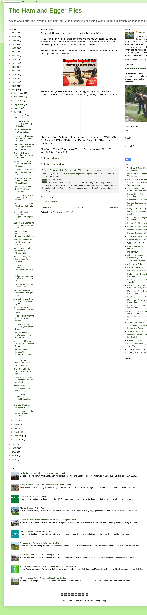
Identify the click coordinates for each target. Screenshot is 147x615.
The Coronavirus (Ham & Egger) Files (36, 531)
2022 (14, 48)
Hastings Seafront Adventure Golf (21, 116)
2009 (14, 448)
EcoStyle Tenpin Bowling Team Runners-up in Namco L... (23, 353)
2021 (14, 52)
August (17, 108)
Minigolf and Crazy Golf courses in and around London (43, 473)
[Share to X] (96, 170)
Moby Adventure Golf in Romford (34, 508)
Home (80, 207)
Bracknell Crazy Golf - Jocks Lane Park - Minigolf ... (22, 259)
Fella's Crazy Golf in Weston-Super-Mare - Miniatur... (23, 163)
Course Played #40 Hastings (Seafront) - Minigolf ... (23, 123)
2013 (14, 82)
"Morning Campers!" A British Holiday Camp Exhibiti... (23, 242)
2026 (14, 33)
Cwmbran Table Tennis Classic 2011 (23, 285)
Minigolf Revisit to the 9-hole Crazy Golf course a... (23, 197)
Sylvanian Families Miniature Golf (21, 406)
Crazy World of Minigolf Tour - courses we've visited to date (45, 485)
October (17, 101)
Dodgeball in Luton (50, 158)
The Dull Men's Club (136, 349)
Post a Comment (51, 202)
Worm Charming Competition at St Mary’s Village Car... (22, 388)
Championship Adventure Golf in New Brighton (40, 543)
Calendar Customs (135, 340)
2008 (14, 452)
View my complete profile (135, 59)
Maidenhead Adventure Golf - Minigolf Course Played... (23, 278)
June (16, 421)
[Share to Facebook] (98, 170)
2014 (14, 78)
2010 (14, 444)
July (16, 112)
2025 (14, 37)
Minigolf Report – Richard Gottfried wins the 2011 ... (23, 309)
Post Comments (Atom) (63, 212)
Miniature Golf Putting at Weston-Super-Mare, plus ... (23, 172)
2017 (14, 67)
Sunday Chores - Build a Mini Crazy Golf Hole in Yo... (23, 206)
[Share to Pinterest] (100, 170)
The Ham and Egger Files (45, 10)
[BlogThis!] (94, 170)
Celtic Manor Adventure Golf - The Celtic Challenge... (23, 189)
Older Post (113, 207)
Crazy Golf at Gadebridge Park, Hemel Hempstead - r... (22, 397)
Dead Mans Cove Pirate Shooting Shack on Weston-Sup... (23, 146)
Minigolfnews (132, 252)
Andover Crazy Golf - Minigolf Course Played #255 (22, 250)
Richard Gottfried (52, 176)
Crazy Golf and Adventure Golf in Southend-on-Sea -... (23, 362)
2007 (14, 456)
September (19, 104)
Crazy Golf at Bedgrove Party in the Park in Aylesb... (23, 371)
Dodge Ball (52, 174)
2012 (14, 86)
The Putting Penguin (136, 261)
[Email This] (92, 170)
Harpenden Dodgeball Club (86, 174)
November (18, 97)
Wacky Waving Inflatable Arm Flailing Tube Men (40, 555)
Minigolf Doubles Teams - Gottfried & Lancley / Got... (23, 343)
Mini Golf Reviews (135, 267)
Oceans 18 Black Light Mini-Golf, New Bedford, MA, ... (23, 413)
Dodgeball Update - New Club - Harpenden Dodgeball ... (23, 215)
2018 (14, 63)
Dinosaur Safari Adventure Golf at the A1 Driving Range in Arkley (48, 520)
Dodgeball (61, 174)
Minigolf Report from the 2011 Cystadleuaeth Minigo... (23, 318)
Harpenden (70, 174)
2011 (14, 90)
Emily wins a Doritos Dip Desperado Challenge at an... (23, 225)
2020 (14, 56)
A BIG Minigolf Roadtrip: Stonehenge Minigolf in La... (23, 292)
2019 (14, 59)
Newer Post (46, 207)
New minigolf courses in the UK (33, 496)
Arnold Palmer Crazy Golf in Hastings (22, 131)
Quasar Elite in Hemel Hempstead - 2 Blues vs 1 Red (23, 379)
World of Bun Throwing (137, 322)
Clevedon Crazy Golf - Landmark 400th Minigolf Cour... (22, 180)
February (18, 436)
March (17, 432)
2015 (14, 74)
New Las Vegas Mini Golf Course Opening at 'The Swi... (23, 335)
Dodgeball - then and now (53, 164)
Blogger (104, 601)
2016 (14, 71)
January (17, 440)
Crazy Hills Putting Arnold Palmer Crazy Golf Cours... (23, 155)
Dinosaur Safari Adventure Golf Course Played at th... (23, 233)
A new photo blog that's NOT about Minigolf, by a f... (23, 301)
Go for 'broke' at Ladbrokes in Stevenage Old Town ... (23, 268)
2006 (14, 459)
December (18, 93)
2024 (14, 40)
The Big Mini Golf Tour (136, 352)
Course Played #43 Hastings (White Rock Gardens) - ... (23, 326)
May (16, 424)
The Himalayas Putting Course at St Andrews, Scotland (43, 578)
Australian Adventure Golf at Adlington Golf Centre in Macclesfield (48, 566)
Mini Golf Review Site (136, 271)
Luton (99, 174)
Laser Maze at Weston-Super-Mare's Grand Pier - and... (23, 138)
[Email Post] (87, 170)
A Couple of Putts (134, 264)
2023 (14, 44)
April (16, 428)
